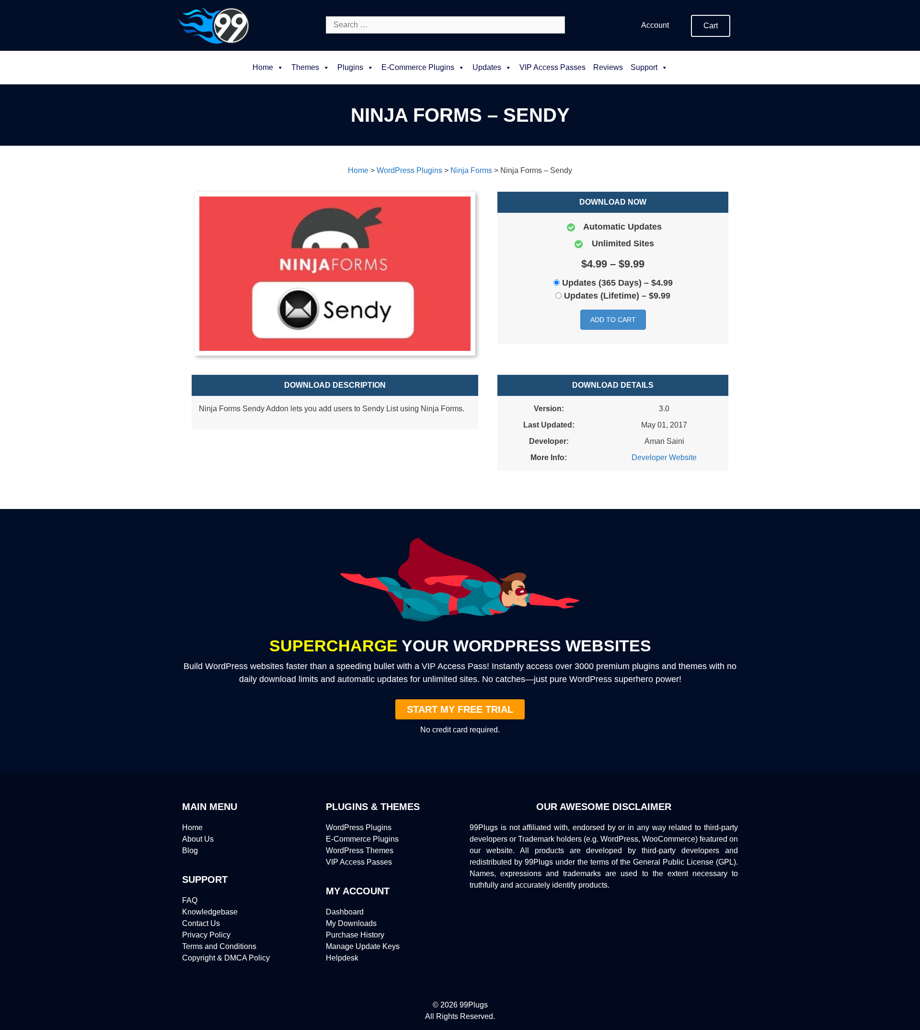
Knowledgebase (210, 912)
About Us (198, 839)
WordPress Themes (359, 850)
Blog (190, 850)
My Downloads (351, 923)
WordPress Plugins (358, 827)
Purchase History (355, 935)
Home (263, 67)
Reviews (608, 67)
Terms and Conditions (219, 946)
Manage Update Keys (363, 946)
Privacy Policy (206, 935)
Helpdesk (342, 958)
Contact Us (201, 923)
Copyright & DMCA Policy (226, 958)
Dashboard (345, 912)
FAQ (189, 900)
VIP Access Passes (552, 67)
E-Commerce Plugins (362, 839)
